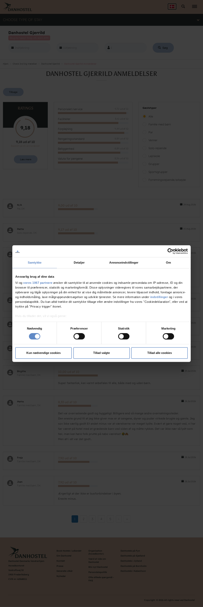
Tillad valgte (101, 352)
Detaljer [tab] (79, 262)
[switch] (79, 336)
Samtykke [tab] (34, 262)
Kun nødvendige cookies (43, 352)
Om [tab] (168, 262)
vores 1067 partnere (38, 282)
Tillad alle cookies (159, 352)
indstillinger (159, 297)
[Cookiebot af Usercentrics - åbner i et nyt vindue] (170, 251)
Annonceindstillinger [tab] (124, 262)
